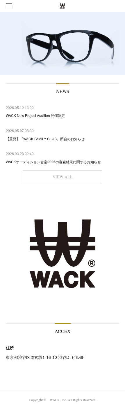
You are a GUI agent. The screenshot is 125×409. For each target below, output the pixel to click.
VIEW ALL (63, 177)
